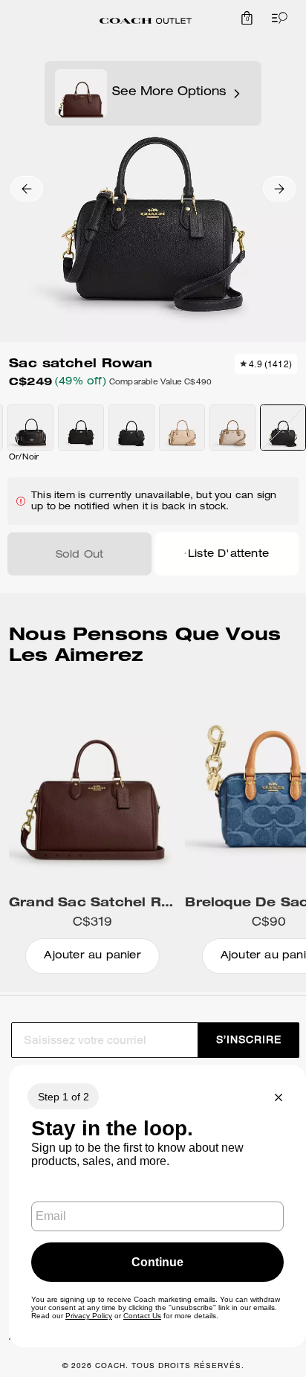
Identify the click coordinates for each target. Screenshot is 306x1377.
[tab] (146, 21)
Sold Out (80, 555)
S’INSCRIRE (248, 1039)
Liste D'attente (228, 554)
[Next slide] (279, 189)
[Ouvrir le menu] (276, 17)
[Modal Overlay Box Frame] (157, 1206)
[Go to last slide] (26, 189)
